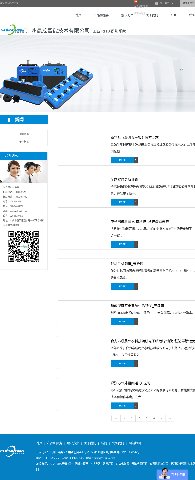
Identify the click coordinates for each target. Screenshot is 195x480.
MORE (122, 160)
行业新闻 (23, 141)
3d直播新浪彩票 (159, 463)
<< (116, 418)
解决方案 (127, 15)
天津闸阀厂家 (139, 463)
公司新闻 (23, 134)
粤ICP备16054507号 (128, 452)
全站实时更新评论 (124, 180)
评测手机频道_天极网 (127, 264)
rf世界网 (96, 463)
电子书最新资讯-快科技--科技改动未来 (140, 222)
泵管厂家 (108, 463)
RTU (52, 463)
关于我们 (90, 443)
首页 (78, 15)
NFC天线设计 (65, 463)
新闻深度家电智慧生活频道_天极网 (137, 306)
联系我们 (118, 443)
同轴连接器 (81, 463)
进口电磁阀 (122, 463)
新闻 (173, 15)
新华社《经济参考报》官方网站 (135, 137)
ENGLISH (166, 3)
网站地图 (135, 443)
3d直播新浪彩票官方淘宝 (141, 10)
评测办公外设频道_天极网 (130, 383)
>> (170, 418)
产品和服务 (101, 15)
